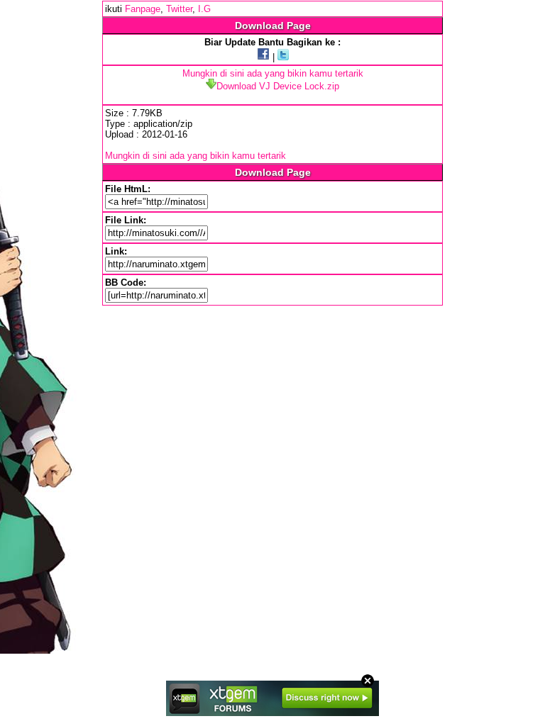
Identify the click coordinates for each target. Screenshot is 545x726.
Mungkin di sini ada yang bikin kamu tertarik (272, 73)
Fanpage (142, 9)
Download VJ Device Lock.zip (277, 86)
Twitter (179, 9)
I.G (204, 9)
